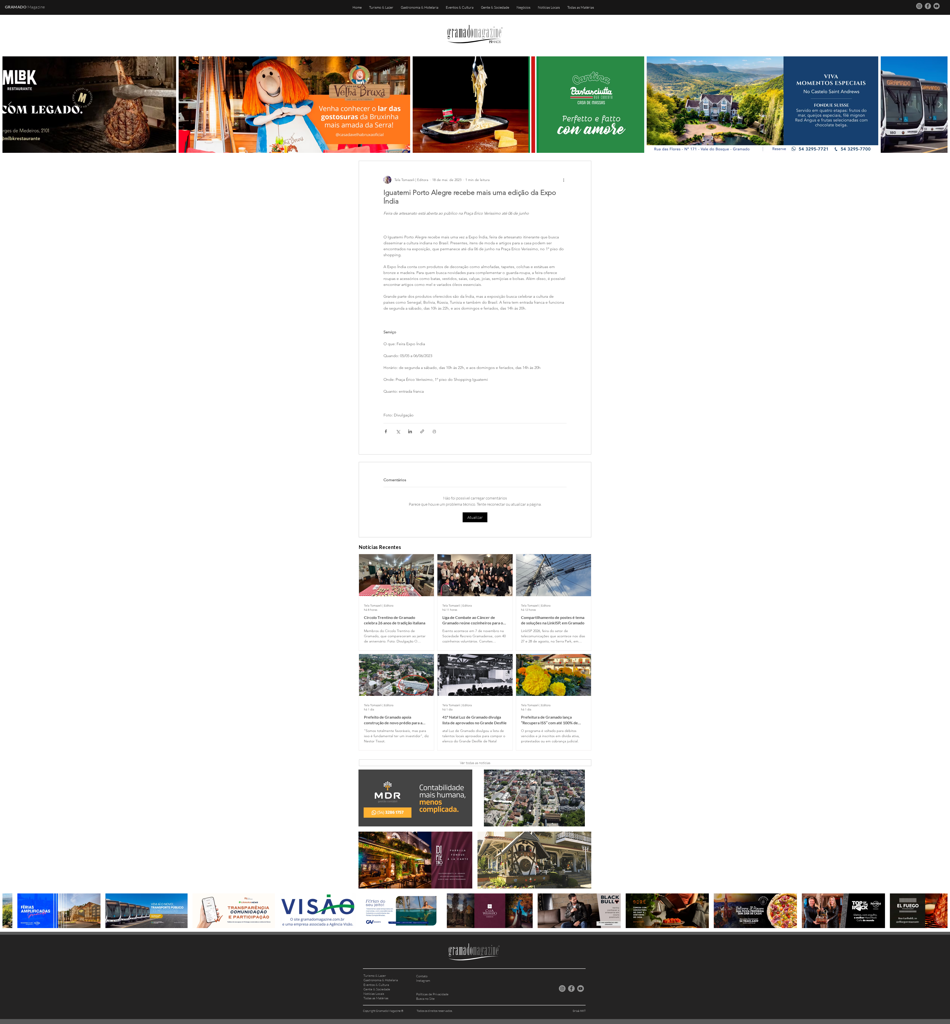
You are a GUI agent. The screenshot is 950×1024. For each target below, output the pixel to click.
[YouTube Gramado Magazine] (936, 6)
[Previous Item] (10, 104)
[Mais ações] (564, 180)
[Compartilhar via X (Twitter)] (398, 431)
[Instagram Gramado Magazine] (919, 6)
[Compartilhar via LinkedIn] (410, 431)
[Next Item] (940, 104)
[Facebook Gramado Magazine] (928, 6)
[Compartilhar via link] (422, 431)
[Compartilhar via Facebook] (385, 431)
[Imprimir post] (434, 431)
